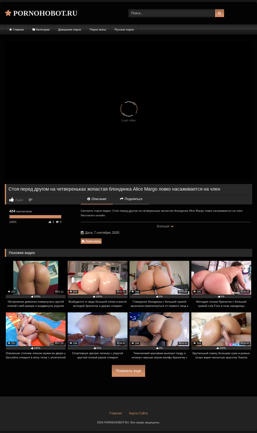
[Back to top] (244, 421)
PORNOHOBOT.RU (44, 13)
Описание (98, 199)
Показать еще (128, 371)
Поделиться (133, 199)
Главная (18, 29)
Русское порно (124, 29)
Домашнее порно (69, 29)
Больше (163, 226)
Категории (43, 29)
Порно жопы (98, 29)
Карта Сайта (138, 413)
